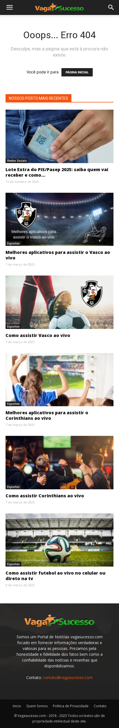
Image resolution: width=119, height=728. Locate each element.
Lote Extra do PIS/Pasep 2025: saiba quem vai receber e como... (57, 172)
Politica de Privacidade (71, 706)
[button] (9, 7)
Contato (100, 706)
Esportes (13, 243)
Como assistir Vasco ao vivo (38, 335)
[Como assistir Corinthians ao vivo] (59, 462)
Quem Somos (37, 706)
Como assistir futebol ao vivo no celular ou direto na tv (55, 576)
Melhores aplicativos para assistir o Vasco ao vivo (58, 255)
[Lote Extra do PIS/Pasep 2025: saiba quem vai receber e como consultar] (59, 136)
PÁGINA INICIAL (77, 72)
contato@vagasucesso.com (68, 677)
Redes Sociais (17, 161)
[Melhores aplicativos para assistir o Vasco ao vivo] (59, 219)
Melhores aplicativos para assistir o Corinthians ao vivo (47, 415)
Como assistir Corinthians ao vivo (45, 496)
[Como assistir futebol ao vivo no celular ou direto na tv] (59, 540)
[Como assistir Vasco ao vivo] (59, 302)
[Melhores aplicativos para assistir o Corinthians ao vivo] (59, 380)
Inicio (17, 706)
